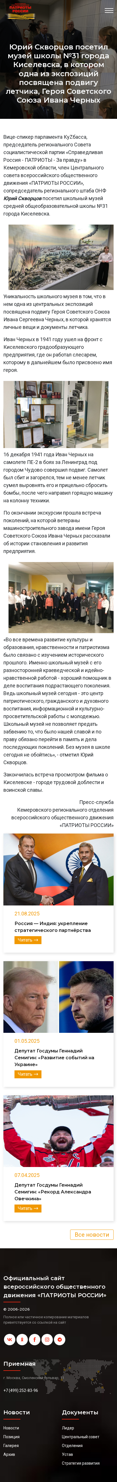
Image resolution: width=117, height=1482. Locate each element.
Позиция (11, 1437)
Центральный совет (80, 1437)
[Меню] (109, 10)
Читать (25, 940)
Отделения (72, 1445)
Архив (9, 1454)
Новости (11, 1428)
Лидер (68, 1428)
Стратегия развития (81, 1463)
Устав (67, 1454)
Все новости (92, 1234)
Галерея (11, 1445)
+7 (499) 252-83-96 (20, 1390)
